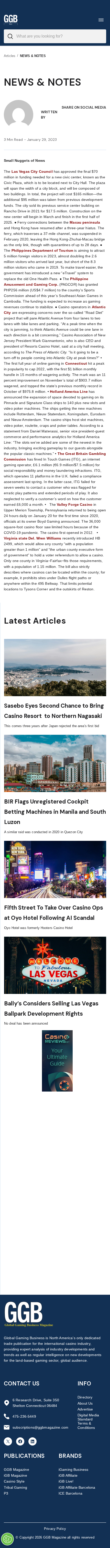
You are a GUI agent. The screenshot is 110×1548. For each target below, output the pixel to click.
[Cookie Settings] (7, 1539)
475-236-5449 (24, 1416)
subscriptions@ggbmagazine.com (40, 1427)
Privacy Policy (55, 1529)
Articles (9, 56)
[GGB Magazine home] (11, 20)
